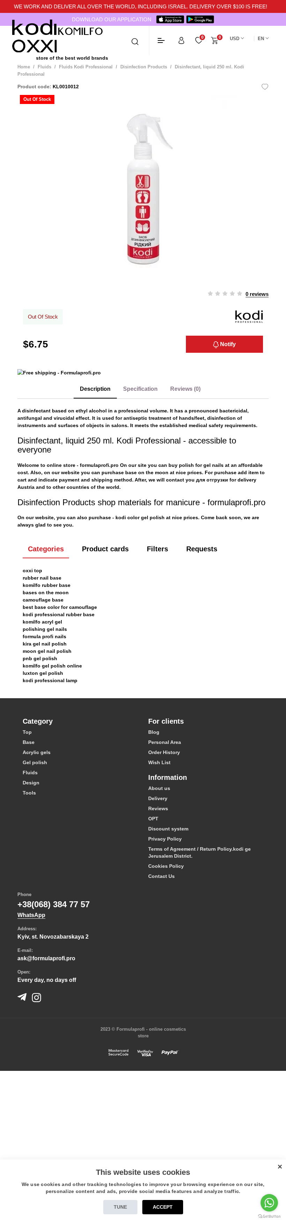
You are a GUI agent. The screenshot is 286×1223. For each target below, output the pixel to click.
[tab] (80, 721)
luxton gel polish (43, 673)
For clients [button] (166, 721)
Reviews (158, 808)
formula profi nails (44, 636)
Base (29, 742)
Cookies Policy (166, 866)
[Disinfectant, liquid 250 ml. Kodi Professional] (143, 189)
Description (95, 389)
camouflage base (43, 600)
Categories (46, 549)
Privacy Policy (165, 839)
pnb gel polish (40, 658)
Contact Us (161, 876)
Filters (157, 549)
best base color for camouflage (60, 607)
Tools (29, 793)
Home (23, 66)
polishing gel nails (45, 629)
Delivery (157, 798)
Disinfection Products (143, 66)
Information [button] (167, 777)
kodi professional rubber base (59, 614)
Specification (140, 389)
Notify (227, 344)
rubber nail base (42, 578)
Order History (164, 752)
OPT (153, 818)
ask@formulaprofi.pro (46, 958)
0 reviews (257, 294)
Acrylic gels (37, 752)
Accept (163, 1207)
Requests (201, 549)
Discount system (168, 829)
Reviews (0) (185, 389)
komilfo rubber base (46, 585)
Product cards (105, 549)
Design (31, 782)
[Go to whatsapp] (269, 1202)
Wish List (159, 762)
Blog (153, 732)
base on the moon (146, 472)
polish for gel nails (201, 465)
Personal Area (164, 742)
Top (27, 732)
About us (159, 788)
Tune (120, 1207)
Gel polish (35, 762)
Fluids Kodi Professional (86, 66)
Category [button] (38, 721)
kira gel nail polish (45, 644)
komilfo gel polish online (52, 666)
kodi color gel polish (140, 517)
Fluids (44, 66)
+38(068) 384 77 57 (53, 904)
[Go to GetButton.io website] (269, 1216)
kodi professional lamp (50, 680)
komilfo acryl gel (42, 622)
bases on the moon (46, 592)
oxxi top (32, 570)
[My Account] (181, 40)
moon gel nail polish (47, 651)
